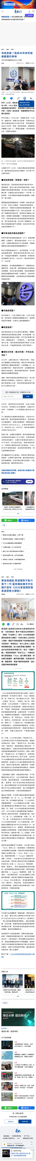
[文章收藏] (25, 98)
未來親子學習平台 (9, 1138)
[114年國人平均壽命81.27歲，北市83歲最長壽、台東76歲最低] (7, 1065)
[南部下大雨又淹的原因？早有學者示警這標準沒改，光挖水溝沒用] (7, 1096)
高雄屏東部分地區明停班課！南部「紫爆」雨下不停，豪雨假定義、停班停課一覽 (24, 1076)
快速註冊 (25, 1121)
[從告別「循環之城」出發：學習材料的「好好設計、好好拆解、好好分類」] (7, 1086)
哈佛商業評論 (16, 1136)
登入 (20, 105)
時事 (12, 49)
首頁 (2, 49)
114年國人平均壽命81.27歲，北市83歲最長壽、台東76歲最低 (24, 1066)
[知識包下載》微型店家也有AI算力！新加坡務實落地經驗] (6, 1153)
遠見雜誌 (6, 1136)
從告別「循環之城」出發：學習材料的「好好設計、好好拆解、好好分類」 (24, 1086)
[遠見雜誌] (18, 11)
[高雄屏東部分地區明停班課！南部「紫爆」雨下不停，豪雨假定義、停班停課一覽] (7, 1076)
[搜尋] (33, 11)
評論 (4, 525)
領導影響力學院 (28, 1138)
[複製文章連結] (18, 98)
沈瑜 (2, 63)
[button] (19, 513)
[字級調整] (31, 98)
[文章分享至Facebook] (11, 98)
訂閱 (27, 396)
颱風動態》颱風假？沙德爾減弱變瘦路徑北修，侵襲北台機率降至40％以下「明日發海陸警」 (24, 1055)
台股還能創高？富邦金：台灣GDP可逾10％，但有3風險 (24, 1045)
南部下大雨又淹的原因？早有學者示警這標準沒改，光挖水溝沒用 (24, 1097)
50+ (18, 1138)
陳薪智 (3, 594)
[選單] (2, 11)
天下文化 (27, 1136)
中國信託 (5, 1003)
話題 (7, 49)
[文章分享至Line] (4, 98)
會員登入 (11, 1121)
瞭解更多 (18, 4)
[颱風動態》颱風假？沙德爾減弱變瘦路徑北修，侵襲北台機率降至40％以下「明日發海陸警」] (7, 1055)
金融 (16, 1042)
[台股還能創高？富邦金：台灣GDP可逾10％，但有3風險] (7, 1045)
